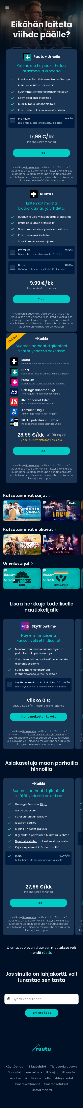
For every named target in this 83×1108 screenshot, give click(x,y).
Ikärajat (52, 1072)
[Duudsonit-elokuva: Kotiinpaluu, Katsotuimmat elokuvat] (22, 545)
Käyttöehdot (15, 1067)
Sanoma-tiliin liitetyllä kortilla (49, 170)
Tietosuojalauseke (63, 1067)
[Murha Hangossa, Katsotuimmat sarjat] (22, 511)
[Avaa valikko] (7, 7)
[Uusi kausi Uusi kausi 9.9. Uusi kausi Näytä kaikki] (41, 577)
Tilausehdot (37, 1067)
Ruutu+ (19, 856)
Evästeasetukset (56, 1084)
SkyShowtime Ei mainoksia (32, 682)
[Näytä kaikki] (41, 543)
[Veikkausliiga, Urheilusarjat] (61, 579)
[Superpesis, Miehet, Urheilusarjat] (22, 579)
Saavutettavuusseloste (25, 1072)
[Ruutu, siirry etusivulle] (41, 1049)
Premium (24, 119)
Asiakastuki (18, 1078)
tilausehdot (32, 167)
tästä (46, 952)
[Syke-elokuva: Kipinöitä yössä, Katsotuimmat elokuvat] (61, 545)
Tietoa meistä (41, 1090)
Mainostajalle (41, 1078)
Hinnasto (68, 1072)
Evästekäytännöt (27, 1084)
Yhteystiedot (64, 1078)
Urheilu (22, 265)
